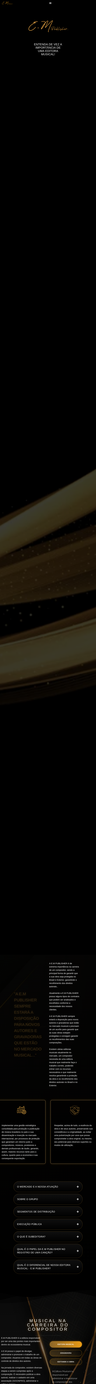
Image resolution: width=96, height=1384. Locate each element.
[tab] (66, 1344)
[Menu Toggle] (50, 3)
